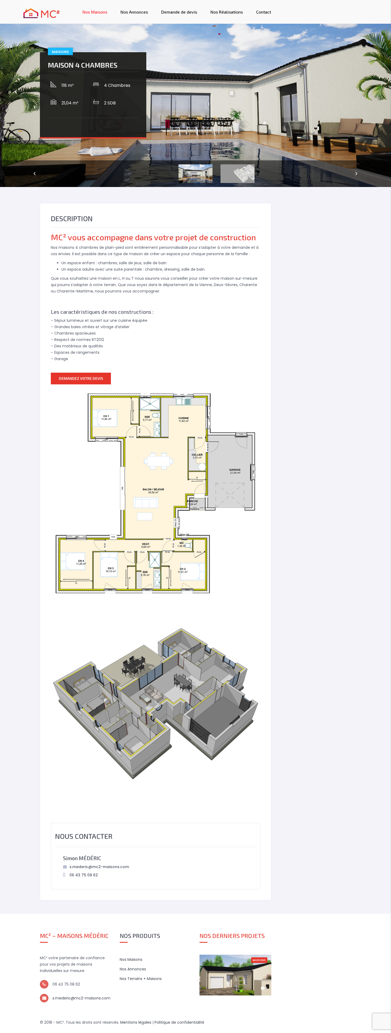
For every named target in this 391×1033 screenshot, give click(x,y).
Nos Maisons (94, 11)
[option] (195, 105)
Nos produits (140, 935)
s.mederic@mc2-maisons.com (99, 866)
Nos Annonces (134, 11)
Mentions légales (135, 1022)
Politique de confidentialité (179, 1022)
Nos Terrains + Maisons (141, 978)
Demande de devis (179, 11)
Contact (263, 11)
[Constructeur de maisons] (41, 12)
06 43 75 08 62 (83, 875)
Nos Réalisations (226, 11)
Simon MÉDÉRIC (82, 858)
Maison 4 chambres (82, 65)
